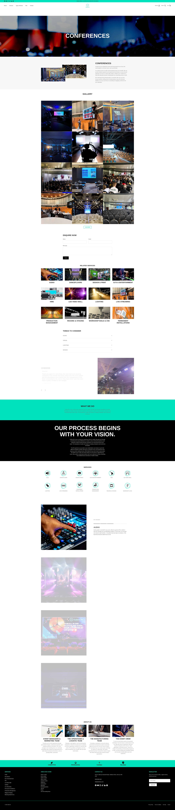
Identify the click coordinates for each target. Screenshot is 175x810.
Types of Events (19, 5)
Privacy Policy (150, 804)
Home (5, 5)
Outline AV (9, 804)
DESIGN (65, 350)
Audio (6, 774)
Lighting (6, 784)
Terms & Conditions (158, 804)
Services (11, 5)
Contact (31, 5)
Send (66, 257)
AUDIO (65, 335)
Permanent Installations (10, 788)
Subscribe (153, 784)
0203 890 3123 (98, 779)
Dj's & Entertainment (9, 778)
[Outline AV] (87, 6)
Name (64, 239)
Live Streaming (8, 786)
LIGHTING (66, 345)
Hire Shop (164, 804)
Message (65, 245)
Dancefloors (7, 776)
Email (90, 239)
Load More (87, 227)
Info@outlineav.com (99, 781)
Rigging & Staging (9, 792)
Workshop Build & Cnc (9, 794)
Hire (26, 5)
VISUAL (65, 340)
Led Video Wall (8, 782)
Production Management (10, 790)
